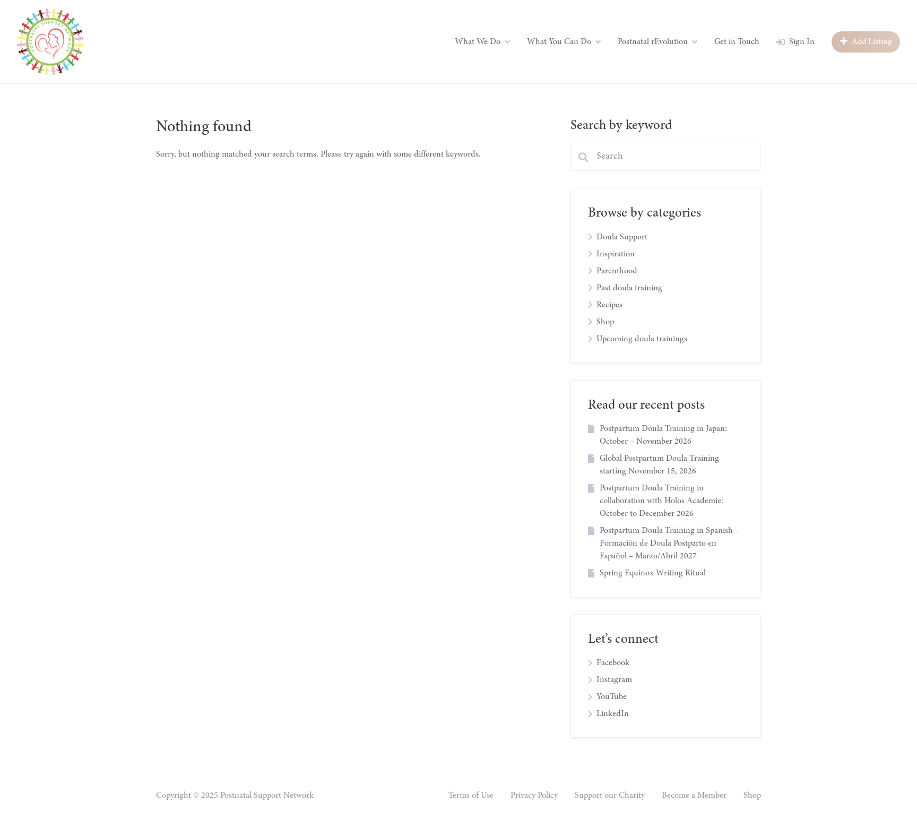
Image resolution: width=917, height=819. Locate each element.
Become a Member (694, 795)
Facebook (612, 663)
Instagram (614, 680)
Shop (605, 322)
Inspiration (615, 254)
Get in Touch (736, 42)
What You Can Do (559, 42)
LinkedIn (612, 714)
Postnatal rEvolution (653, 42)
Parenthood (616, 271)
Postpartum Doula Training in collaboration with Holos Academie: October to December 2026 (661, 501)
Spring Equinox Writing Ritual (653, 573)
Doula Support (621, 237)
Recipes (609, 305)
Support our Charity (610, 795)
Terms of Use (471, 795)
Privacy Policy (534, 795)
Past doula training (629, 288)
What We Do (477, 42)
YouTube (611, 697)
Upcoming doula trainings (641, 339)
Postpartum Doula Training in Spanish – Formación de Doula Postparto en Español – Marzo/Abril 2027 (669, 544)
